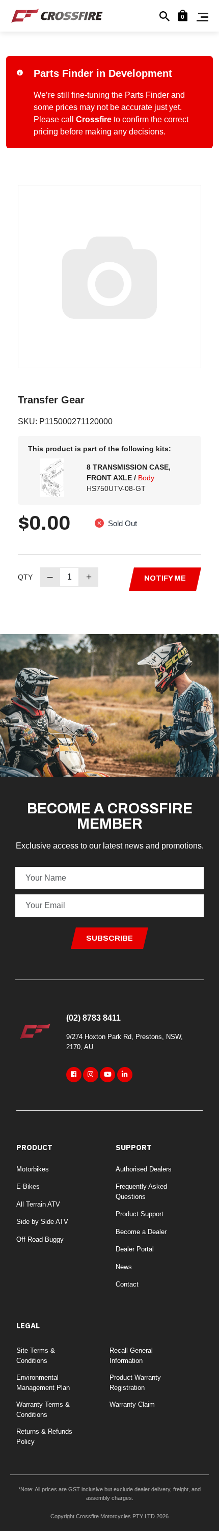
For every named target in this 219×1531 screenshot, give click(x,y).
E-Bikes (28, 1186)
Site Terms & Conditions (35, 1355)
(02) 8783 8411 (93, 1018)
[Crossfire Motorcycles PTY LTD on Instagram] (90, 1074)
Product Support (139, 1214)
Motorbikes (32, 1169)
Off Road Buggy (40, 1239)
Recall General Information (131, 1355)
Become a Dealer (141, 1232)
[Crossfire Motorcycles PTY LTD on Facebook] (73, 1074)
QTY (25, 577)
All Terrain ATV (38, 1204)
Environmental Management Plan (43, 1382)
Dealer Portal (135, 1249)
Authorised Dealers (144, 1169)
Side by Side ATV (42, 1221)
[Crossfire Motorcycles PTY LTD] (57, 15)
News (124, 1267)
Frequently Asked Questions (141, 1191)
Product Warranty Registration (135, 1382)
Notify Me (165, 578)
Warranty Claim (132, 1404)
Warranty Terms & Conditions (43, 1409)
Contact (127, 1284)
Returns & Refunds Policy (44, 1436)
